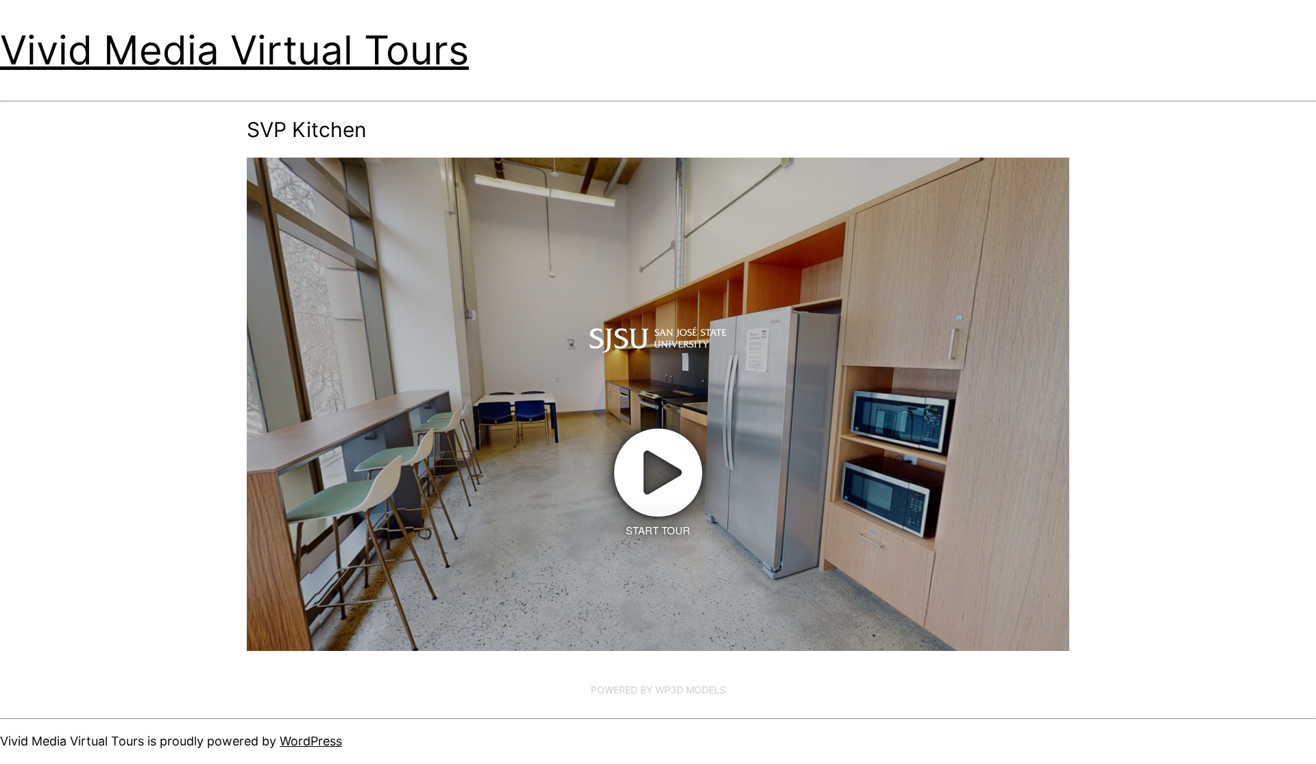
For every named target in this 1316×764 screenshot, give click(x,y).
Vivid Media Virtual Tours (234, 50)
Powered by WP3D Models (658, 689)
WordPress (311, 741)
